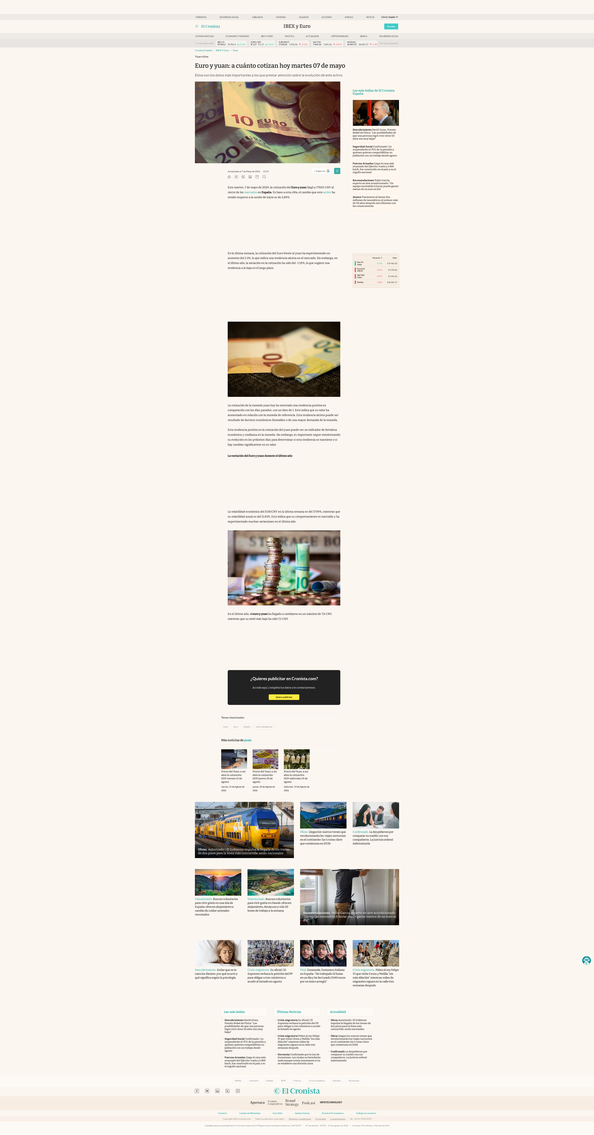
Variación (376, 258)
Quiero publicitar (287, 697)
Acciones (327, 17)
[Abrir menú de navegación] (197, 26)
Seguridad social (229, 17)
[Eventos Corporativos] (275, 1103)
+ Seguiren (323, 172)
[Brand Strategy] (292, 1103)
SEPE (283, 1080)
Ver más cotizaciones (389, 43)
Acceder (391, 26)
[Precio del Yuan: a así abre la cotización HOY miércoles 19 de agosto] (297, 759)
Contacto (222, 1113)
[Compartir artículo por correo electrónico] (257, 177)
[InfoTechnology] (331, 1103)
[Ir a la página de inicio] (211, 26)
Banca (363, 36)
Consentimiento (337, 1119)
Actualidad (312, 36)
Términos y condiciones (300, 1119)
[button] (586, 960)
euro (235, 726)
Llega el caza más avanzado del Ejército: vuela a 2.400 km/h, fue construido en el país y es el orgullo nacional (374, 168)
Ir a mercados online (205, 43)
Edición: (388, 17)
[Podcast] (308, 1103)
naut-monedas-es (264, 726)
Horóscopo (354, 1080)
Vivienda (281, 17)
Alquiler (303, 17)
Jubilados (257, 17)
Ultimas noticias (205, 36)
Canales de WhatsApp (249, 1113)
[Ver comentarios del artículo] (264, 177)
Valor (395, 258)
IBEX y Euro (222, 50)
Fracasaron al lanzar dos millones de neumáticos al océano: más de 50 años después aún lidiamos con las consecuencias (375, 201)
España (246, 726)
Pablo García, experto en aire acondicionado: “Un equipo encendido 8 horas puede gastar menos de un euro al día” (376, 185)
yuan (235, 50)
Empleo (349, 17)
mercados (250, 192)
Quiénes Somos (302, 1113)
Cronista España (203, 50)
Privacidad (320, 1119)
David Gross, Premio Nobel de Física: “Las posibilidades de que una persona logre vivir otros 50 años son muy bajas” (374, 134)
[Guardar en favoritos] (337, 171)
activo (327, 192)
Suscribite (277, 1113)
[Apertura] (257, 1103)
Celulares (253, 1080)
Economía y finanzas (237, 36)
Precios (297, 1080)
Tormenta (201, 17)
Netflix (370, 17)
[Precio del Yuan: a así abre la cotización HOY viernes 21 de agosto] (234, 759)
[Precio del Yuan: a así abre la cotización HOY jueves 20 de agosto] (265, 759)
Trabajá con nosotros (366, 1113)
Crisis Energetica (317, 1080)
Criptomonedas (339, 36)
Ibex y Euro (267, 36)
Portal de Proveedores (333, 1113)
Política (289, 36)
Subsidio (337, 1080)
